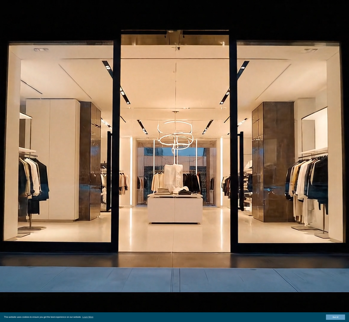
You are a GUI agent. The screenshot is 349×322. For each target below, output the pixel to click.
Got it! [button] (336, 317)
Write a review (198, 204)
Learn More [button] (87, 317)
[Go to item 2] (90, 137)
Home (154, 7)
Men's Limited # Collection (153, 283)
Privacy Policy (195, 283)
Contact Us (191, 7)
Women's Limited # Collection (155, 286)
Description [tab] (174, 159)
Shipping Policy (196, 279)
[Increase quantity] (212, 78)
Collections (169, 7)
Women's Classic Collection (153, 276)
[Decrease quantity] (196, 78)
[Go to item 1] (72, 137)
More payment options (237, 105)
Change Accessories (150, 290)
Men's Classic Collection (152, 272)
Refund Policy (196, 272)
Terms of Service (197, 276)
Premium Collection (150, 279)
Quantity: (195, 72)
